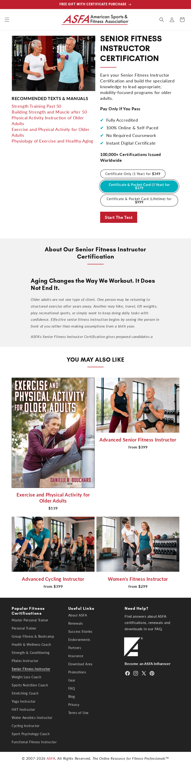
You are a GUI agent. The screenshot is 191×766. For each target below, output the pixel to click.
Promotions (77, 672)
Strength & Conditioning (31, 653)
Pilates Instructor (25, 661)
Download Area (80, 664)
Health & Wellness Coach (31, 644)
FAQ (71, 688)
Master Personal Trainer (30, 620)
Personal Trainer (24, 628)
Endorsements (79, 640)
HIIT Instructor (23, 709)
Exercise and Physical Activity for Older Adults (53, 497)
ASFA (51, 758)
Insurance (75, 656)
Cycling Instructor (26, 726)
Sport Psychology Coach (31, 734)
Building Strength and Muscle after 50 (49, 111)
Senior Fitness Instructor (31, 669)
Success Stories (80, 631)
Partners (74, 648)
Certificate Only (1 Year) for (132, 174)
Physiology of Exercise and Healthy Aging (52, 140)
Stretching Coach (25, 693)
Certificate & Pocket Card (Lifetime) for (139, 200)
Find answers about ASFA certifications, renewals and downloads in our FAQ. (147, 622)
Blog (71, 696)
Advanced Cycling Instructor (53, 579)
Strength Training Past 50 (36, 106)
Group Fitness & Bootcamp (33, 636)
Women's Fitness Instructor (138, 579)
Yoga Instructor (24, 701)
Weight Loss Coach (26, 677)
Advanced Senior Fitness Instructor (137, 439)
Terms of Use (78, 713)
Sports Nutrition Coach (30, 685)
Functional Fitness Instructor (34, 742)
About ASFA (77, 615)
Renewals (75, 623)
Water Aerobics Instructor (32, 718)
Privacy (73, 705)
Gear (71, 680)
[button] (7, 20)
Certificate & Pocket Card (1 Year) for (139, 186)
